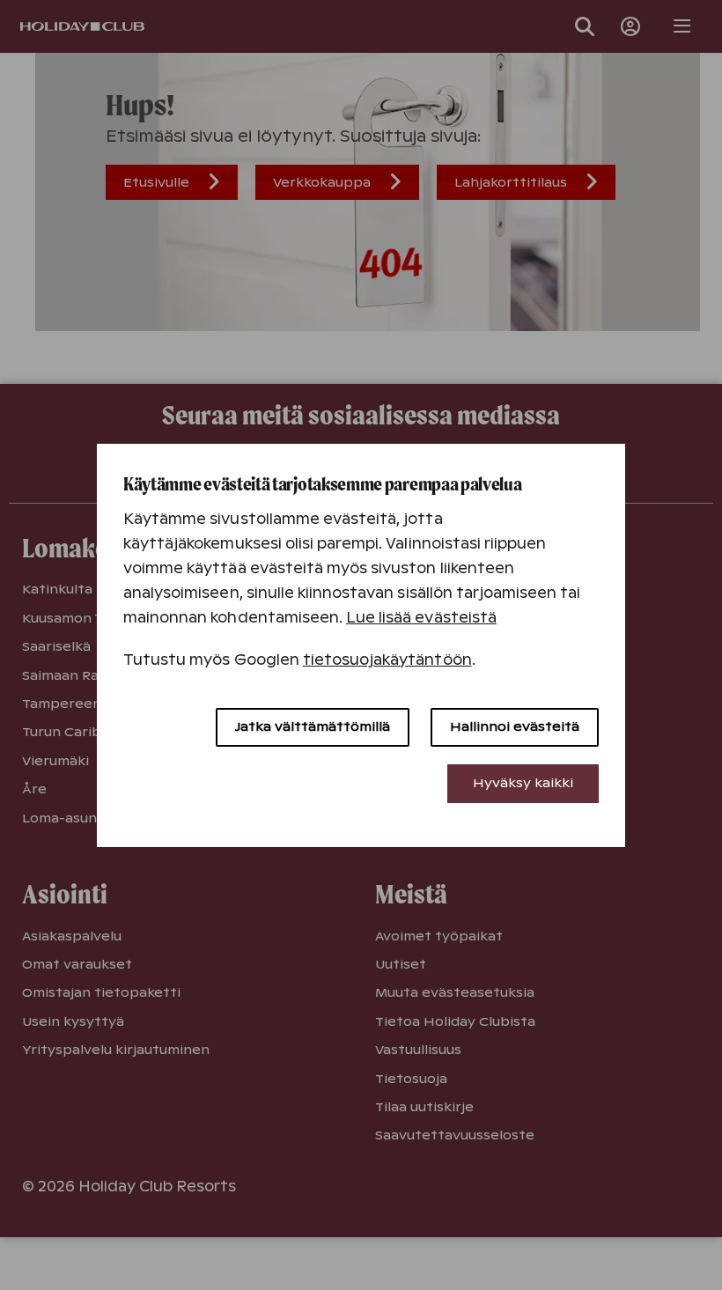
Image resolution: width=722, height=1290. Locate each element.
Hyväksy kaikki (523, 783)
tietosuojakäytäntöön (387, 660)
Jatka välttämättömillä (312, 726)
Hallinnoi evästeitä (514, 726)
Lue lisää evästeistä (421, 617)
